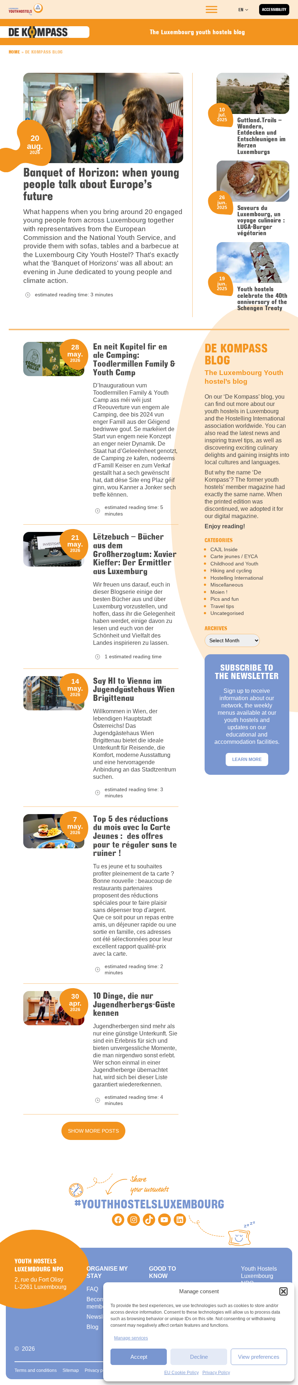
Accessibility (274, 9)
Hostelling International (236, 578)
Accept (138, 1357)
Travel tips (222, 606)
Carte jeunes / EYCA (234, 556)
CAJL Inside (224, 549)
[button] (283, 1291)
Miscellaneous (226, 585)
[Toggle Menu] (211, 9)
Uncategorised (227, 613)
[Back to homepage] (26, 9)
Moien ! (218, 592)
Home (14, 52)
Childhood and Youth (234, 564)
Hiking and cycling (231, 570)
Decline (199, 1357)
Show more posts (93, 1131)
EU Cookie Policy (181, 1372)
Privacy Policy (216, 1372)
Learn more (247, 759)
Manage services (131, 1338)
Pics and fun (224, 599)
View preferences (258, 1357)
